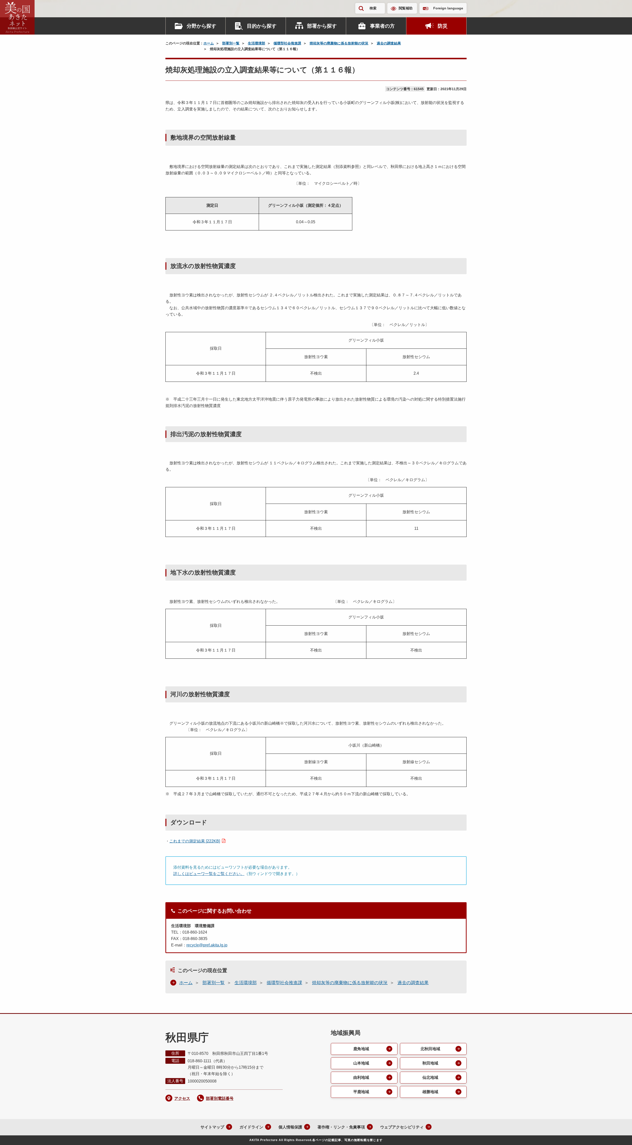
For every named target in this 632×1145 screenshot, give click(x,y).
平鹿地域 (361, 1092)
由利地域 (361, 1077)
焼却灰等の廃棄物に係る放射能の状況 (339, 43)
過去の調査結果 (389, 43)
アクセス (182, 1098)
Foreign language (448, 8)
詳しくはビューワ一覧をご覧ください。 (208, 874)
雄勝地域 (430, 1092)
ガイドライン (251, 1127)
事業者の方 (382, 26)
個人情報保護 (290, 1127)
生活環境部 (256, 43)
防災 (443, 26)
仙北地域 (430, 1077)
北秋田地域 (430, 1049)
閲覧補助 (406, 8)
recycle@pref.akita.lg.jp (206, 945)
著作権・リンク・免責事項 (341, 1127)
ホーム (208, 43)
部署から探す (322, 26)
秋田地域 (430, 1063)
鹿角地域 (361, 1049)
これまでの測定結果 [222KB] (194, 841)
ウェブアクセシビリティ (402, 1127)
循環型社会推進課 (287, 43)
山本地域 (361, 1063)
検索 (373, 8)
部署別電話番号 (220, 1098)
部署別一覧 (230, 43)
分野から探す (201, 26)
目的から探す (261, 26)
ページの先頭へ (618, 1134)
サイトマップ (212, 1127)
